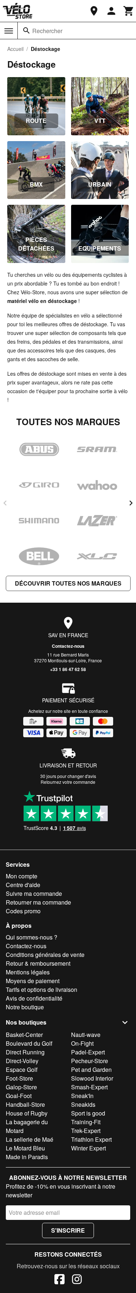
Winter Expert (88, 1148)
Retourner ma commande (38, 902)
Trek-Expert (85, 1130)
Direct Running (25, 1052)
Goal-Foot (19, 1096)
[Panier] (129, 11)
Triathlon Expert (91, 1139)
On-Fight (82, 1043)
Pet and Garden (91, 1069)
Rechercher (47, 31)
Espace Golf (21, 1069)
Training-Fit (85, 1122)
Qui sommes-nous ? (31, 937)
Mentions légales (28, 972)
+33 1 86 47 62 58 (68, 669)
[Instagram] (77, 1280)
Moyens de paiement (32, 981)
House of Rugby (27, 1113)
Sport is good (88, 1113)
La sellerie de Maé (29, 1139)
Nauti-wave (85, 1034)
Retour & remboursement (38, 963)
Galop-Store (21, 1087)
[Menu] (8, 31)
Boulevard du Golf (29, 1043)
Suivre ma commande (34, 893)
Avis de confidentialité (34, 998)
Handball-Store (25, 1104)
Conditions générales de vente (45, 954)
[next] (131, 503)
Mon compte (21, 876)
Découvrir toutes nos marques (68, 583)
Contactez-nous (68, 646)
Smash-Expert (89, 1087)
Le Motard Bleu (25, 1148)
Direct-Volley (22, 1061)
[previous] (5, 503)
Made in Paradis (27, 1157)
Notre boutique (25, 1007)
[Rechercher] (26, 30)
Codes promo (23, 911)
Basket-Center (24, 1034)
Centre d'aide (23, 885)
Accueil (15, 48)
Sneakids (83, 1104)
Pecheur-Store (89, 1061)
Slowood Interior (92, 1078)
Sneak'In (82, 1096)
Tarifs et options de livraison (41, 989)
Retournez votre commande (68, 782)
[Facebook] (59, 1280)
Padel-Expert (88, 1052)
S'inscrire (68, 1230)
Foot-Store (19, 1078)
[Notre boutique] (94, 11)
